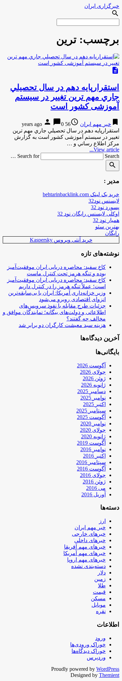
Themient (109, 675)
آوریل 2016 (93, 494)
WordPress (107, 669)
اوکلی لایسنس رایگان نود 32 (88, 214)
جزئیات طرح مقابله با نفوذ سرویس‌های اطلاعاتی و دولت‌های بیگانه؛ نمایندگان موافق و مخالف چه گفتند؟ (54, 312)
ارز (102, 521)
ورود (100, 638)
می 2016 (96, 488)
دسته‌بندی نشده (88, 566)
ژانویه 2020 (93, 436)
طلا (102, 585)
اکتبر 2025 (94, 404)
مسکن (98, 598)
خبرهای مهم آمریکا (84, 553)
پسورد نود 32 (105, 207)
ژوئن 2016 (94, 481)
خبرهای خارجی (89, 534)
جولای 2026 (93, 372)
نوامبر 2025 (93, 398)
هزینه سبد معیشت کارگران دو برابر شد (62, 325)
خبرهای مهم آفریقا (85, 547)
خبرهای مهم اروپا (86, 560)
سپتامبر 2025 (91, 410)
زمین (100, 579)
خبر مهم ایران (95, 124)
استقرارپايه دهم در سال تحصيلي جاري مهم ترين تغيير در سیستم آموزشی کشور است (64, 97)
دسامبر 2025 (91, 391)
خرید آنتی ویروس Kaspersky (61, 240)
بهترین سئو (107, 226)
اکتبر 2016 (94, 456)
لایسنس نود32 (103, 201)
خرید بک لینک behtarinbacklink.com (81, 194)
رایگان (112, 233)
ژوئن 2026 (94, 378)
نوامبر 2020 (93, 423)
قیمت (99, 592)
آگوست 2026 (91, 365)
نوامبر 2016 (93, 449)
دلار (102, 572)
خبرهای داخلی (90, 540)
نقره (101, 611)
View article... (104, 149)
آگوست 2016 (91, 469)
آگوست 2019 (91, 443)
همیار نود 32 (106, 220)
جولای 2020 (93, 430)
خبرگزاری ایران (101, 6)
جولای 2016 (93, 475)
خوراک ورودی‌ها (88, 644)
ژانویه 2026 (93, 385)
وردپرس (96, 657)
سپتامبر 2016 (91, 462)
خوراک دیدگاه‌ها (89, 651)
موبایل (99, 605)
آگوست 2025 (91, 417)
